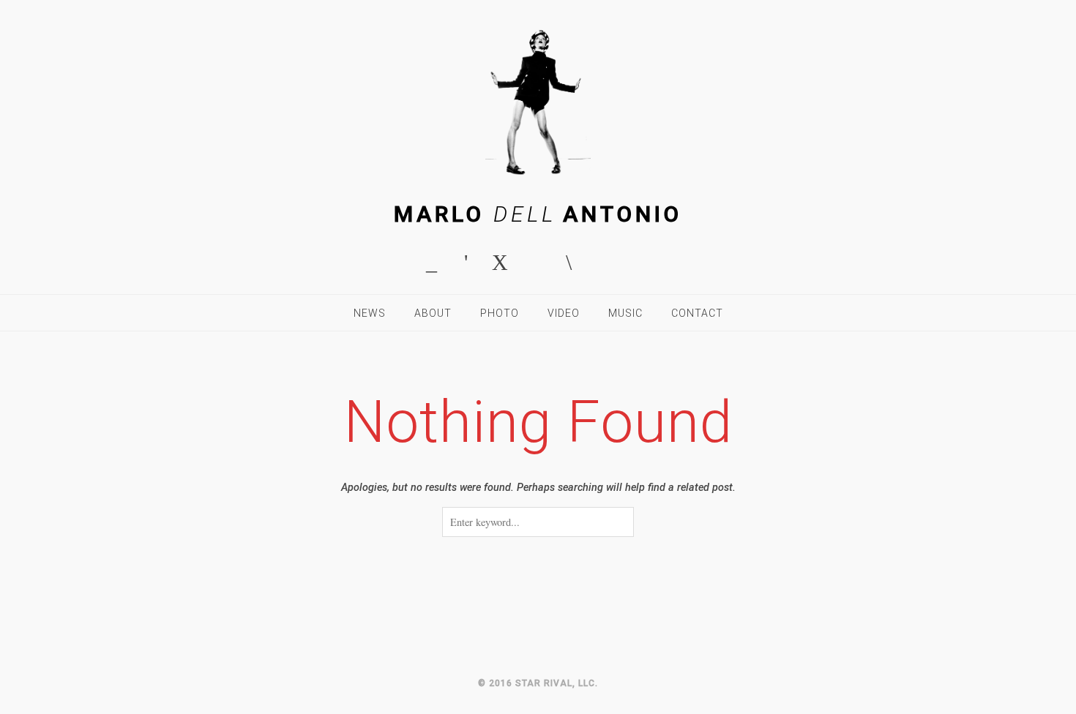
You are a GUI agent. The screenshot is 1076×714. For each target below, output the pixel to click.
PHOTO (499, 313)
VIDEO (564, 313)
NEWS (370, 313)
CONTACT (697, 313)
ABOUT (433, 313)
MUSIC (625, 313)
